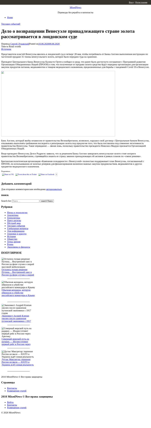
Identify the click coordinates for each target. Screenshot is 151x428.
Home (10, 17)
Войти (10, 402)
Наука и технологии (17, 212)
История (11, 236)
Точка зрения (13, 241)
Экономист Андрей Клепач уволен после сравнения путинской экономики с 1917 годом (16, 320)
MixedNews (75, 7)
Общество (12, 239)
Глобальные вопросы (17, 228)
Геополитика (13, 218)
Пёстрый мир (14, 223)
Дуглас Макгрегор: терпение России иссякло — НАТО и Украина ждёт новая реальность (18, 362)
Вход (131, 2)
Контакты (12, 388)
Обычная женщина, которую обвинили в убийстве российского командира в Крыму (18, 293)
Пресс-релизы (14, 220)
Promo (10, 244)
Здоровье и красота (16, 233)
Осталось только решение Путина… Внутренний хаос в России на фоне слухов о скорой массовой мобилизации (18, 273)
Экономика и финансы (18, 247)
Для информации (15, 231)
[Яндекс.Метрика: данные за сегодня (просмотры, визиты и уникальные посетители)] (24, 418)
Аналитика (12, 215)
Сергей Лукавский (19, 44)
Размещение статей (16, 391)
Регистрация (141, 2)
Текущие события (10, 24)
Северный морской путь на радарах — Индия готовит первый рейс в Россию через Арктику (16, 343)
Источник (6, 49)
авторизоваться (53, 189)
